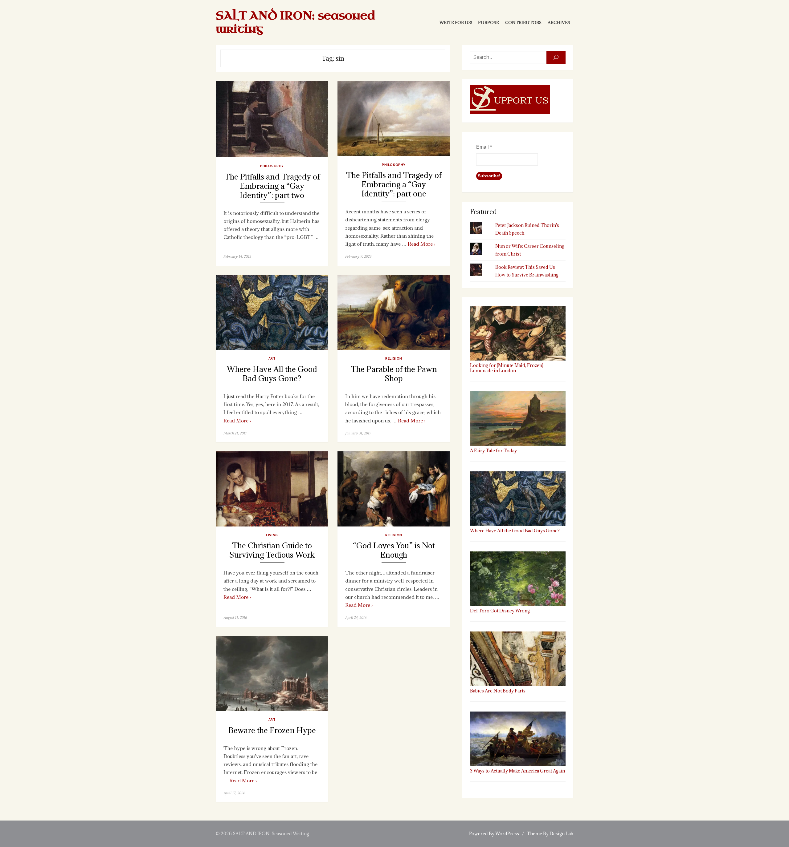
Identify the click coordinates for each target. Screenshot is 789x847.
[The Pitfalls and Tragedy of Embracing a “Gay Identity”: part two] (272, 119)
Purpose (488, 22)
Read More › (421, 244)
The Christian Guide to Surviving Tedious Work (272, 550)
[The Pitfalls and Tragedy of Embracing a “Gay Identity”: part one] (393, 118)
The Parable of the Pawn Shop (394, 374)
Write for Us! (455, 22)
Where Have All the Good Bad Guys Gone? (272, 374)
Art (272, 358)
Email (484, 147)
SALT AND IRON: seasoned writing (295, 22)
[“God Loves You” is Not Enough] (393, 488)
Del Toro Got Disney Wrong (500, 611)
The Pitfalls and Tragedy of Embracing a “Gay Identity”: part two (272, 186)
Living (272, 535)
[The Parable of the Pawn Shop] (393, 312)
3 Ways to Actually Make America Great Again (517, 771)
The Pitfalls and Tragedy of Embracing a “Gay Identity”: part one (394, 185)
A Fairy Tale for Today (493, 451)
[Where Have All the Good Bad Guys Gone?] (272, 312)
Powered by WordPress (494, 834)
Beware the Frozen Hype (272, 730)
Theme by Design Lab (550, 834)
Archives (559, 22)
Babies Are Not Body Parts (497, 691)
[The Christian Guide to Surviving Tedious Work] (272, 488)
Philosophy (272, 166)
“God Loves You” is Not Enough (394, 550)
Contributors (523, 22)
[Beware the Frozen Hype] (272, 673)
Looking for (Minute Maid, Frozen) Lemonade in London (506, 367)
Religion (393, 358)
